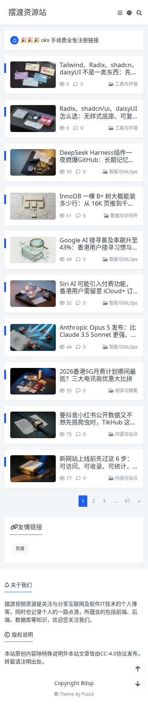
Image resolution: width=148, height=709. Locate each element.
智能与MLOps (123, 171)
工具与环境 (126, 84)
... (115, 501)
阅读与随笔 (126, 390)
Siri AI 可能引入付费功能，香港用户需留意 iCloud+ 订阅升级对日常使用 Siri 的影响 (96, 295)
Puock (88, 694)
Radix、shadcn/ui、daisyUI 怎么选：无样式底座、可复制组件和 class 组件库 (98, 115)
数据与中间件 (123, 215)
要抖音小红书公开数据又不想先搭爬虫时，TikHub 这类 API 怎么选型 (98, 422)
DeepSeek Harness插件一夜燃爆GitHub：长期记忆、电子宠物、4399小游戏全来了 (97, 163)
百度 (20, 548)
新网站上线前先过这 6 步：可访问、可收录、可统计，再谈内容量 (96, 465)
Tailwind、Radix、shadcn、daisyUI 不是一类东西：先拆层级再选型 (99, 72)
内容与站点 (126, 434)
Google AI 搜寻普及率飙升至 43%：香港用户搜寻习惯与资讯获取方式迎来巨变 (99, 247)
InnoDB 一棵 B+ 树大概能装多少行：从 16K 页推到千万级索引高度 (97, 203)
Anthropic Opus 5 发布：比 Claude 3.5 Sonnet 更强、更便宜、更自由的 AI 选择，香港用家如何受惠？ (98, 338)
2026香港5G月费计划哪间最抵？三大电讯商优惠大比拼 (98, 375)
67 (127, 501)
